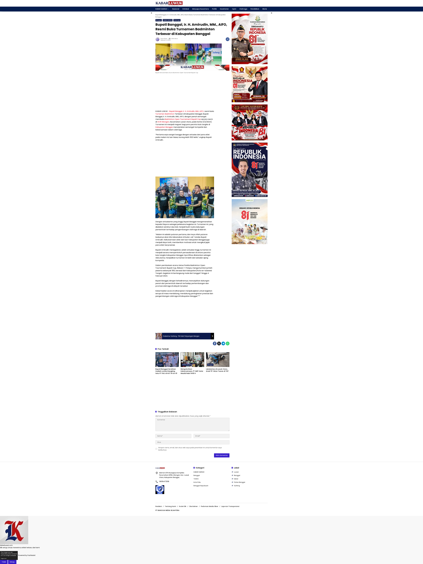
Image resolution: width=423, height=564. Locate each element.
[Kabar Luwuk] (169, 3)
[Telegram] (223, 343)
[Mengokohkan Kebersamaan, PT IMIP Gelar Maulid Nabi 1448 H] (192, 359)
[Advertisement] (184, 92)
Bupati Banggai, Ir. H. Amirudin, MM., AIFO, (186, 111)
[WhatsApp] (227, 343)
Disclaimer (193, 506)
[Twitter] (219, 343)
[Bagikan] (227, 39)
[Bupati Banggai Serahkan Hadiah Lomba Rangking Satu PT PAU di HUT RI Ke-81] (167, 359)
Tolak (4, 562)
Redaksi (158, 506)
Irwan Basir (163, 38)
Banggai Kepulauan (201, 486)
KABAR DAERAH (167, 20)
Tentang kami (170, 506)
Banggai (158, 20)
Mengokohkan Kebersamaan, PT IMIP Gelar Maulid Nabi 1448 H (192, 371)
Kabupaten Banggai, (164, 127)
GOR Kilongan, (163, 122)
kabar (236, 479)
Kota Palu (197, 482)
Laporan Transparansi (230, 506)
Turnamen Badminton (164, 114)
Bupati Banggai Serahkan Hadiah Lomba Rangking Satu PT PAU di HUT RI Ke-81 (166, 371)
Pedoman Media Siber (209, 506)
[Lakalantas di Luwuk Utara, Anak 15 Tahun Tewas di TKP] (217, 359)
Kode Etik (182, 506)
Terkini (196, 479)
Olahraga (177, 20)
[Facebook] (215, 343)
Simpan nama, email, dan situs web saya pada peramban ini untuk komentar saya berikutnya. (190, 449)
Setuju (12, 562)
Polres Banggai (239, 482)
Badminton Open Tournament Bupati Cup (183, 119)
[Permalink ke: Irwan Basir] (157, 39)
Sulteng (237, 486)
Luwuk (236, 472)
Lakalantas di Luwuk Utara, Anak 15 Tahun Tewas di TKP (217, 370)
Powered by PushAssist (26, 555)
